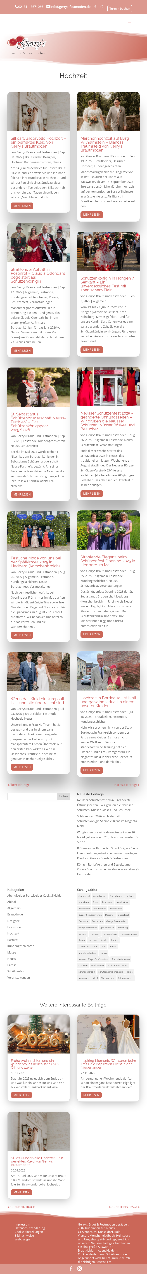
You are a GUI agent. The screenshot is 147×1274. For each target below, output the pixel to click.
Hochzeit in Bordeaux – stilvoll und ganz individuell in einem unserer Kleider (108, 702)
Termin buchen (120, 9)
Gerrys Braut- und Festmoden (36, 152)
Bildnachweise (24, 1236)
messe (113, 946)
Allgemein (31, 292)
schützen (83, 965)
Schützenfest (19, 302)
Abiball (11, 902)
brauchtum (84, 902)
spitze (130, 971)
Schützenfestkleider (117, 965)
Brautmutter (116, 908)
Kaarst (82, 940)
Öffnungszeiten (125, 978)
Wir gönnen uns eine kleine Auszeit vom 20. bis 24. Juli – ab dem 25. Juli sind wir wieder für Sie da (108, 837)
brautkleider (122, 902)
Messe (11, 952)
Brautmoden (99, 908)
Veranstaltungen (41, 302)
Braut (96, 902)
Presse (53, 297)
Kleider (104, 940)
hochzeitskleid (110, 933)
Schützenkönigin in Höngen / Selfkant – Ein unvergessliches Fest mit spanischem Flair (107, 284)
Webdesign (22, 1239)
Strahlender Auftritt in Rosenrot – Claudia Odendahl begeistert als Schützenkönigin (38, 275)
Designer (49, 157)
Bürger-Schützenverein (90, 914)
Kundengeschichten (37, 162)
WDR (95, 978)
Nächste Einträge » (127, 785)
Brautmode (84, 908)
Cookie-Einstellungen (29, 1232)
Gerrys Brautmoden (116, 921)
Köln (104, 946)
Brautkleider (33, 157)
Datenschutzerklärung (30, 1228)
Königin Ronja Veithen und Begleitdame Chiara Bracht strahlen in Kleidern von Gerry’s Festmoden (108, 869)
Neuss (57, 162)
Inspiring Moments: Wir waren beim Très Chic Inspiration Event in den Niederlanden (108, 1064)
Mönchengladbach (88, 952)
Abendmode (116, 896)
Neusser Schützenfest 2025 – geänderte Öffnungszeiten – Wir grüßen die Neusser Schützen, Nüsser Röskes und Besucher (107, 421)
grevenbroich (107, 927)
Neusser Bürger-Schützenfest (93, 959)
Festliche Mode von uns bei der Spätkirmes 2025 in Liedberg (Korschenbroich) (36, 562)
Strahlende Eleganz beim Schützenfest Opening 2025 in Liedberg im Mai (107, 561)
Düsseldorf (123, 914)
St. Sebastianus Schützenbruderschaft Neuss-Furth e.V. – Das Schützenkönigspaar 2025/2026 (38, 422)
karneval (93, 940)
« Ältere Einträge (18, 785)
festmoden (97, 921)
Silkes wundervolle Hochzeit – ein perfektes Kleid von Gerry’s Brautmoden (38, 142)
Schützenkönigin (87, 971)
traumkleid (84, 978)
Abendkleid (84, 896)
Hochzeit (17, 162)
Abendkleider (99, 896)
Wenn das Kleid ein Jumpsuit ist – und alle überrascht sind (37, 700)
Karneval (13, 940)
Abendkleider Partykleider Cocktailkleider (35, 896)
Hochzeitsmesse (129, 933)
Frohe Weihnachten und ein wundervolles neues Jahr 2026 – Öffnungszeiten (36, 1064)
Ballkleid (130, 896)
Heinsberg (122, 927)
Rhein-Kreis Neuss (121, 959)
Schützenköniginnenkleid (110, 971)
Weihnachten (107, 978)
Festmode (46, 292)
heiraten (83, 933)
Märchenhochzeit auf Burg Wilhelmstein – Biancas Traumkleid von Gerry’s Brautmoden (104, 144)
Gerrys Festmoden (88, 927)
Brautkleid (107, 902)
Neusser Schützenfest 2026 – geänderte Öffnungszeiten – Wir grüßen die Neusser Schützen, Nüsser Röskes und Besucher (105, 805)
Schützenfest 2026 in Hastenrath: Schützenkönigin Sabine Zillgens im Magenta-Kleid (107, 821)
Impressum (22, 1224)
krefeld (114, 940)
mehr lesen (22, 206)
